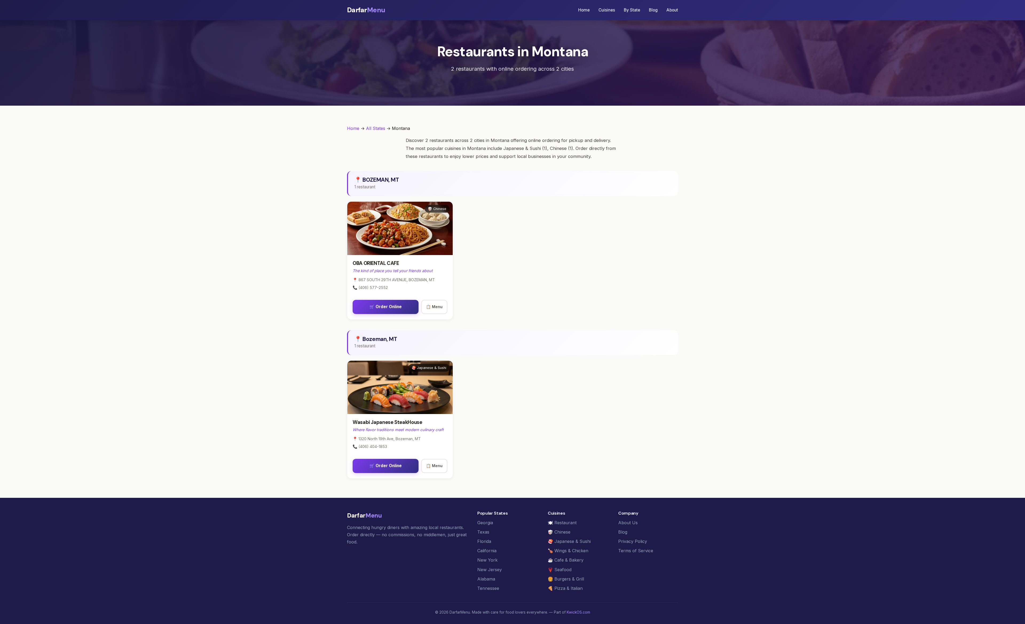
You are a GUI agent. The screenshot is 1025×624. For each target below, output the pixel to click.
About (672, 10)
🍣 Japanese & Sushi (569, 541)
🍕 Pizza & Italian (565, 588)
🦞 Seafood (559, 569)
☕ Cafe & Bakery (566, 560)
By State (632, 10)
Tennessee (488, 588)
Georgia (485, 522)
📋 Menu (434, 306)
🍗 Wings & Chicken (568, 550)
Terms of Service (635, 550)
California (486, 550)
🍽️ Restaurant (562, 522)
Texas (483, 532)
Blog (653, 10)
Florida (484, 541)
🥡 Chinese (559, 532)
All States (375, 128)
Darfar (366, 10)
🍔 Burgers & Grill (566, 579)
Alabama (486, 579)
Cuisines (606, 10)
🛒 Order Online (385, 306)
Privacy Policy (632, 541)
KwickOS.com (578, 612)
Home (584, 10)
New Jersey (489, 569)
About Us (628, 522)
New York (487, 560)
